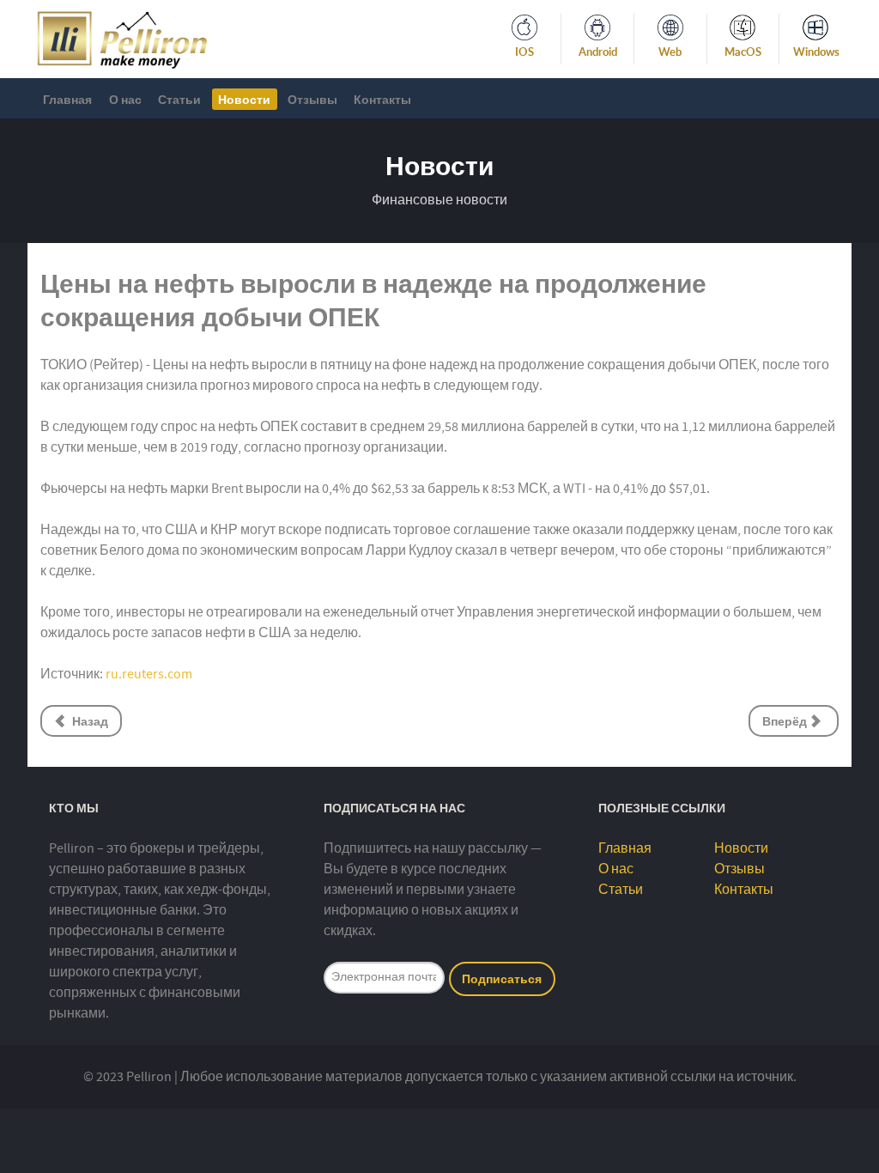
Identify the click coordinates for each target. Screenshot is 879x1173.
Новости (741, 848)
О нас (615, 869)
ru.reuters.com (149, 674)
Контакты (743, 889)
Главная (625, 848)
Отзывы (739, 869)
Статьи (620, 889)
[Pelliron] (122, 38)
